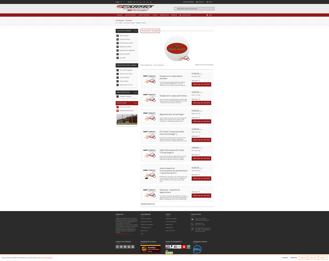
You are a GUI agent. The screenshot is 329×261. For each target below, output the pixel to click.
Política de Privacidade (147, 224)
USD (148, 2)
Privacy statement (47, 257)
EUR (137, 2)
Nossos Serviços (130, 15)
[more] (135, 30)
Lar (116, 23)
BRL (151, 2)
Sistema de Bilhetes (146, 218)
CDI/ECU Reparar (124, 35)
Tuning (155, 15)
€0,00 (210, 15)
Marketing (294, 257)
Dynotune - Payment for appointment (170, 191)
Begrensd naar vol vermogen (172, 114)
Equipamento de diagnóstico (127, 50)
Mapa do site (144, 230)
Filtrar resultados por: (146, 65)
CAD (144, 2)
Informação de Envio (146, 221)
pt (124, 2)
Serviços (120, 15)
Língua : (118, 2)
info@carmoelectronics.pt (126, 110)
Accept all (323, 257)
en (121, 2)
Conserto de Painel (125, 39)
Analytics (285, 257)
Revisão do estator (125, 54)
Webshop (174, 15)
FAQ (142, 233)
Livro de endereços (171, 221)
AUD (141, 2)
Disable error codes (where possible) (171, 77)
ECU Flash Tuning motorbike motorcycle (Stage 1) (172, 132)
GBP (134, 2)
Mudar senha (169, 227)
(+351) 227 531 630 (125, 107)
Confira (210, 2)
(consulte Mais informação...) (123, 234)
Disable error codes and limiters (173, 96)
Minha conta (169, 224)
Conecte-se (201, 2)
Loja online (123, 58)
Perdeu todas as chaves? (126, 43)
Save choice (313, 257)
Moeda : (130, 2)
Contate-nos (186, 15)
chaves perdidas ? (144, 15)
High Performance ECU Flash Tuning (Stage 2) (172, 151)
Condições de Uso (146, 227)
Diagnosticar (164, 15)
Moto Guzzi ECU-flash (129, 23)
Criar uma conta (170, 230)
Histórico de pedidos (171, 218)
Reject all (303, 257)
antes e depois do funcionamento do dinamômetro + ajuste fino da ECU (173, 170)
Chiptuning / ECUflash (125, 46)
